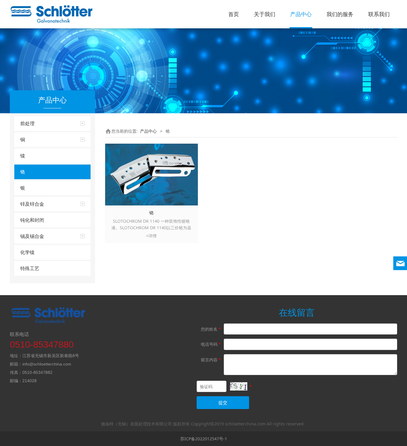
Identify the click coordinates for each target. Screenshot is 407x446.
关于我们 (264, 14)
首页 (233, 14)
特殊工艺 (29, 268)
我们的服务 (340, 14)
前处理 (27, 123)
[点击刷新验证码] (238, 386)
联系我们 (379, 14)
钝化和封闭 (32, 220)
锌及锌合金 (32, 204)
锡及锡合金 (32, 236)
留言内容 (211, 360)
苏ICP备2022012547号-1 (203, 439)
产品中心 (301, 14)
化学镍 (27, 252)
